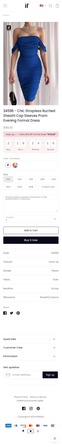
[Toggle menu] (5, 5)
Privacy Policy (21, 397)
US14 (19, 186)
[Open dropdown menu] (54, 339)
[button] (43, 5)
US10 (53, 179)
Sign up (50, 374)
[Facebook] (23, 408)
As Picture (8, 165)
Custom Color (15, 165)
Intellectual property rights (30, 400)
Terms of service (38, 397)
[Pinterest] (38, 408)
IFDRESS (40, 416)
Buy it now (31, 240)
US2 (8, 179)
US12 (8, 186)
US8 (42, 179)
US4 (20, 179)
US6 (31, 179)
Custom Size (48, 186)
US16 (31, 186)
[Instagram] (31, 408)
